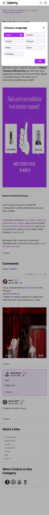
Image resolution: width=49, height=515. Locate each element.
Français (30, 41)
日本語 (8, 47)
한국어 (29, 47)
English (8, 35)
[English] (12, 3)
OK (40, 61)
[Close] (43, 28)
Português (9, 54)
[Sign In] (45, 3)
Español (30, 35)
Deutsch (8, 41)
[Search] (41, 3)
